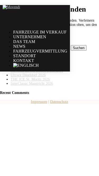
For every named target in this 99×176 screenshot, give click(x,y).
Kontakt (23, 60)
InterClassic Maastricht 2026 (32, 83)
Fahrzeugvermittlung (40, 51)
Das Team (24, 41)
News (19, 46)
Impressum (39, 102)
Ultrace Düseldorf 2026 (28, 75)
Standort (24, 56)
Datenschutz (59, 102)
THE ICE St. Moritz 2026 (30, 79)
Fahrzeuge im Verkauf (40, 32)
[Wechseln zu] (26, 65)
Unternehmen (29, 37)
